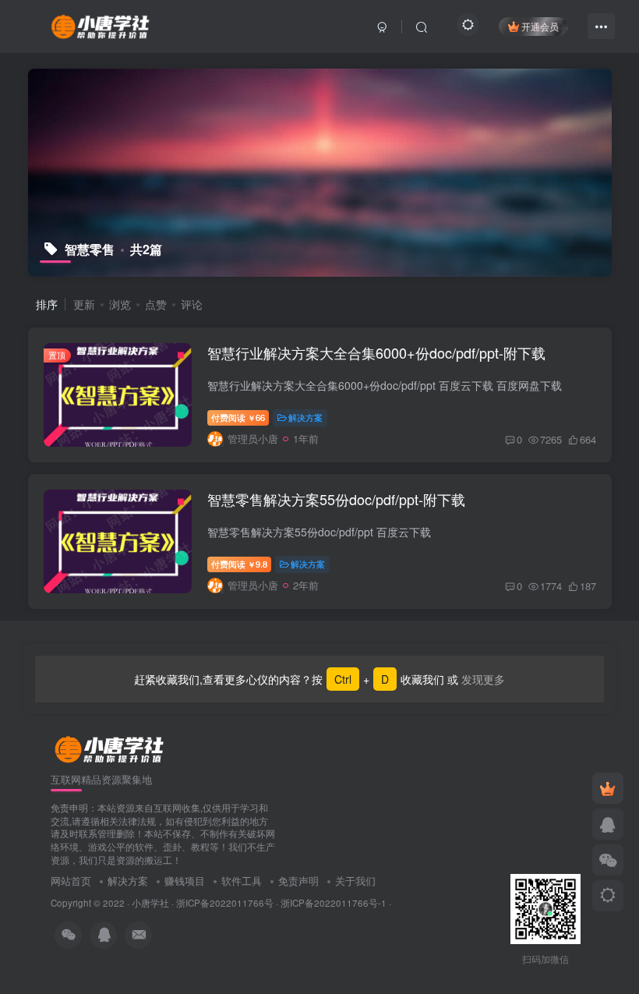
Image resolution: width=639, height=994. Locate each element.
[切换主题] (607, 895)
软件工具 (241, 880)
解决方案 (305, 417)
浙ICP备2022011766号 (225, 903)
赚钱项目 (184, 880)
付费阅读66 (238, 417)
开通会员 (540, 26)
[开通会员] (607, 788)
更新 (84, 304)
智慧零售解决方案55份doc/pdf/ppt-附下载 (336, 499)
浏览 (120, 304)
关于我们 (355, 880)
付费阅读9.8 (239, 563)
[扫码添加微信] (607, 859)
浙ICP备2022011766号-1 (334, 903)
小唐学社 (150, 903)
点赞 (156, 304)
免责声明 (298, 880)
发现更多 (481, 679)
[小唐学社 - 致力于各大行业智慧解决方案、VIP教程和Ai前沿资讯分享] (100, 24)
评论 (192, 304)
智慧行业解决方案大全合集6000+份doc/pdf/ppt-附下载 (376, 352)
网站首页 (71, 880)
